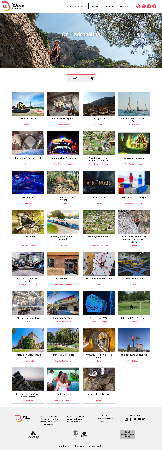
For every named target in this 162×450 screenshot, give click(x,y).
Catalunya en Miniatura (99, 236)
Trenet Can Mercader (63, 355)
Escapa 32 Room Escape (134, 197)
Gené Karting (28, 197)
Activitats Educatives (75, 416)
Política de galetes (95, 446)
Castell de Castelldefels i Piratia (28, 356)
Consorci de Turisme (48, 416)
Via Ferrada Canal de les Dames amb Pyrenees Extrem (134, 239)
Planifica (108, 6)
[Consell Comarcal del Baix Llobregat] (33, 434)
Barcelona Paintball (28, 236)
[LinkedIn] (143, 419)
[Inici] (13, 6)
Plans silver (124, 6)
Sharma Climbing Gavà (28, 318)
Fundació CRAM (63, 394)
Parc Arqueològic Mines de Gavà (98, 356)
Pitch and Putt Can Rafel (134, 318)
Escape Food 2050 (99, 318)
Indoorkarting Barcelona (63, 158)
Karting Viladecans (28, 118)
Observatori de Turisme (49, 422)
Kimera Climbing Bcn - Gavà (98, 278)
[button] (15, 91)
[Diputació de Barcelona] (80, 434)
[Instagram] (126, 419)
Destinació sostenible (49, 419)
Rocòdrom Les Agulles (63, 118)
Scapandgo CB (63, 278)
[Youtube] (139, 419)
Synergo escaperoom (133, 158)
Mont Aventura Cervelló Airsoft (63, 198)
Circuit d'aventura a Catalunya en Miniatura (99, 159)
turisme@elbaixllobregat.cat (106, 418)
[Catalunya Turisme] (127, 434)
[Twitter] (135, 419)
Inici (69, 6)
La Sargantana (98, 118)
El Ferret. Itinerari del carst (99, 394)
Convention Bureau (74, 419)
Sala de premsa (46, 424)
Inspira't (95, 6)
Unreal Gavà (98, 197)
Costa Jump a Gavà (133, 278)
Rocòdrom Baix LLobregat (28, 158)
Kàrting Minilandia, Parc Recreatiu (63, 237)
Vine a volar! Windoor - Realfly (28, 279)
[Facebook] (130, 419)
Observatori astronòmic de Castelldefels (28, 395)
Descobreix (80, 6)
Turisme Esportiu (73, 422)
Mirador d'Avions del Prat (134, 355)
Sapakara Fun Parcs (63, 318)
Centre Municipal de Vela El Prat (134, 119)
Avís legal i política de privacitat (72, 446)
